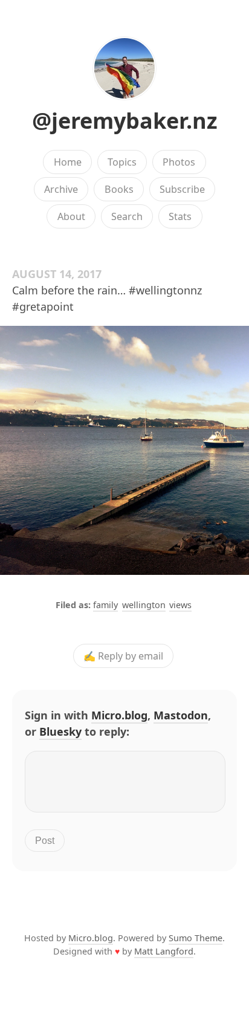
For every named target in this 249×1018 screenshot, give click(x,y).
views (180, 605)
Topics (122, 162)
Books (119, 189)
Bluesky (60, 731)
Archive (61, 189)
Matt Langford (163, 951)
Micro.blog (119, 715)
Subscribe (182, 189)
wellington (144, 605)
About (71, 216)
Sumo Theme (195, 938)
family (105, 605)
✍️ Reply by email (123, 656)
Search (127, 216)
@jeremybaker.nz (125, 120)
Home (68, 162)
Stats (180, 216)
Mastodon (181, 715)
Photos (179, 162)
